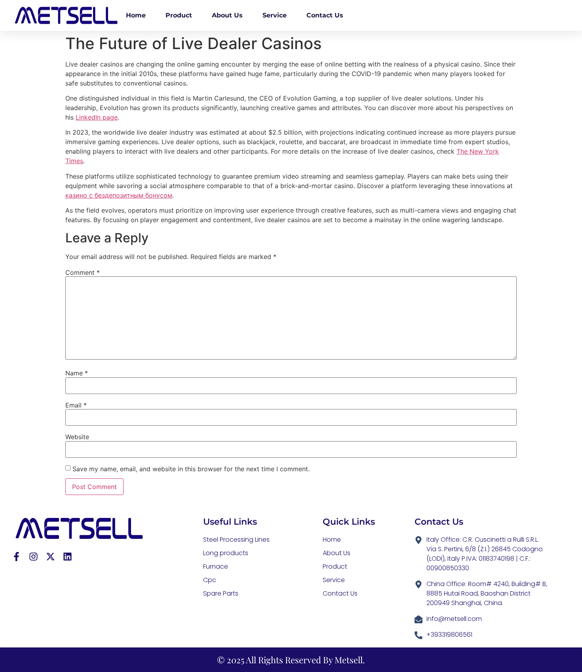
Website (77, 437)
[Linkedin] (67, 556)
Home (136, 15)
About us (227, 15)
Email (76, 405)
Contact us (324, 15)
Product (178, 15)
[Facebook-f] (16, 556)
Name (76, 373)
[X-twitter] (50, 556)
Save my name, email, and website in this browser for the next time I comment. (191, 469)
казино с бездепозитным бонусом (118, 195)
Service (274, 15)
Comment (82, 272)
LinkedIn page (97, 117)
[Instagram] (33, 556)
